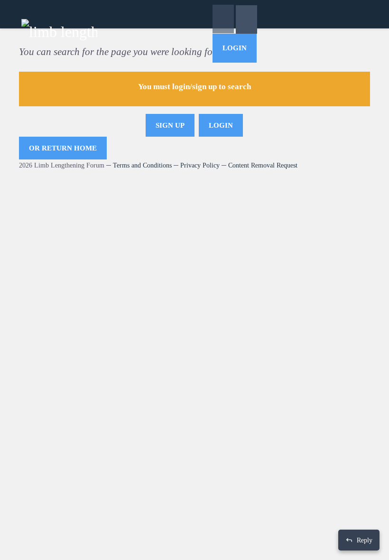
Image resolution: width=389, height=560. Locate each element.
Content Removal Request (262, 165)
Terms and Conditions (142, 165)
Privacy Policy (200, 165)
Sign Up (170, 125)
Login (234, 48)
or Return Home (63, 148)
